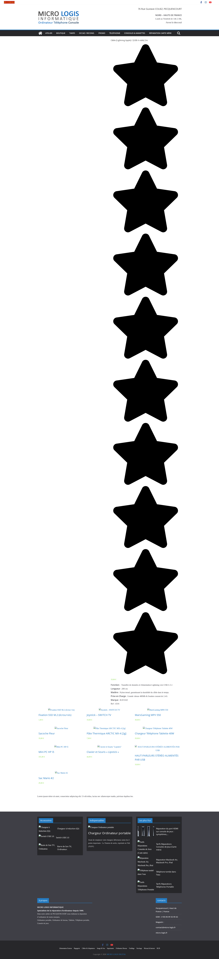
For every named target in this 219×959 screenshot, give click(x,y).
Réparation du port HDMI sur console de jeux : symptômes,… (167, 831)
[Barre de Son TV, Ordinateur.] (47, 848)
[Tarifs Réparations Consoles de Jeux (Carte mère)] (146, 847)
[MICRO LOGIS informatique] (40, 33)
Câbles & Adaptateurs (88, 948)
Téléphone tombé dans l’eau (166, 873)
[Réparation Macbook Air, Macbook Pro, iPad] (146, 861)
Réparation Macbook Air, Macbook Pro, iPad (167, 861)
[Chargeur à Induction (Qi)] (47, 829)
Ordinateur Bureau (121, 948)
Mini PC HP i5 (46, 752)
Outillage (131, 948)
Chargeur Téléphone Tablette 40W (154, 733)
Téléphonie (114, 33)
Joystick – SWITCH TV (99, 715)
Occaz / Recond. (86, 33)
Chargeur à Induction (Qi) (68, 828)
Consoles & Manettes (134, 33)
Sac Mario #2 (46, 778)
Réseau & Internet (149, 948)
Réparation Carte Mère (160, 33)
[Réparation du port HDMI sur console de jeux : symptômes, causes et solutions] (146, 832)
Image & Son (101, 948)
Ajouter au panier (61, 708)
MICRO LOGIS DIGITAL (116, 954)
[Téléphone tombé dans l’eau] (146, 874)
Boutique (60, 33)
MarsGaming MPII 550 (148, 715)
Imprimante (110, 948)
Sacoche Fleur (47, 733)
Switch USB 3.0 (62, 837)
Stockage (139, 948)
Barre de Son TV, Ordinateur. (64, 848)
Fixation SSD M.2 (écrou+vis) (55, 715)
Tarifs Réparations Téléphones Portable (165, 885)
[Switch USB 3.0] (46, 838)
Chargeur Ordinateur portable (109, 833)
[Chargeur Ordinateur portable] (109, 827)
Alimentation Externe (65, 948)
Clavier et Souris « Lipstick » (103, 752)
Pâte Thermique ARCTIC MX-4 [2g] (106, 733)
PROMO (101, 33)
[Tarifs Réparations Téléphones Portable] (146, 886)
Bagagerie (77, 948)
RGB (158, 948)
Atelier (48, 33)
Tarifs (72, 33)
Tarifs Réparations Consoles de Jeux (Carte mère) (166, 847)
